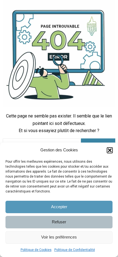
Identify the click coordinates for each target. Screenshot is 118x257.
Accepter (59, 206)
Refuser (59, 221)
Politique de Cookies (36, 250)
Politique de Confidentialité (74, 250)
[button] (110, 150)
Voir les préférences (59, 237)
